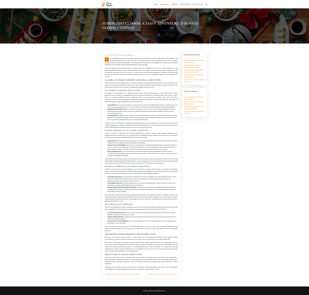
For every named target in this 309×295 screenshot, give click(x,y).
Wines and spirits (164, 4)
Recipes (156, 4)
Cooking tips (174, 4)
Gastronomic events (198, 4)
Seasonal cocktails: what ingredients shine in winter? (162, 274)
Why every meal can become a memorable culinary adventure (123, 274)
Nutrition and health (185, 4)
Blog (206, 4)
